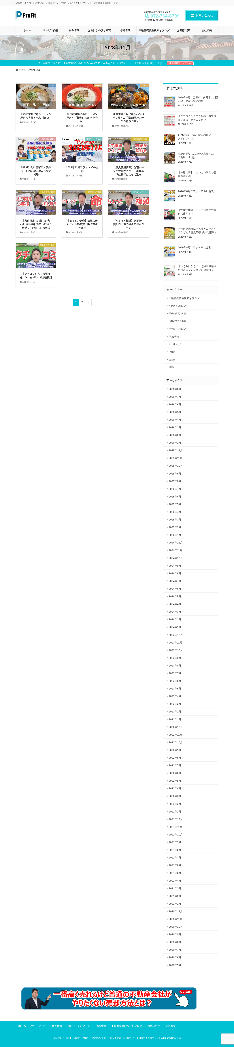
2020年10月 (176, 926)
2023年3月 (175, 703)
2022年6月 (175, 773)
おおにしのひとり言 (78, 1025)
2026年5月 (175, 412)
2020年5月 (175, 965)
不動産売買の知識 (177, 313)
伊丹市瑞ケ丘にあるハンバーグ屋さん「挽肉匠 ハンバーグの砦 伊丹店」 (128, 118)
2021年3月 (175, 888)
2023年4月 (175, 696)
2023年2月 (175, 711)
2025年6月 (175, 496)
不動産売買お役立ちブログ (184, 298)
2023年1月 (175, 719)
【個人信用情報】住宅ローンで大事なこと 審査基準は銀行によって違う (128, 171)
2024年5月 (175, 596)
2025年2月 (175, 527)
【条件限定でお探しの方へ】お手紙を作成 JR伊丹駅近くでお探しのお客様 (36, 224)
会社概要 (170, 1025)
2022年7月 (175, 765)
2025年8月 (175, 481)
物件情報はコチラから (180, 63)
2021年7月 (175, 857)
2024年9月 (175, 565)
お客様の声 (153, 1025)
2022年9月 (175, 750)
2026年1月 (175, 442)
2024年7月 (175, 581)
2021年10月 (176, 834)
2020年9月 (175, 934)
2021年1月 (175, 903)
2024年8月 (175, 573)
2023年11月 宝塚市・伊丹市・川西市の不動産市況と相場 (36, 171)
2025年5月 (175, 504)
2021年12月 (176, 819)
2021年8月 (175, 849)
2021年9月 (175, 842)
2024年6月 (175, 588)
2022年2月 (175, 803)
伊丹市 (172, 352)
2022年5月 (175, 780)
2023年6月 (175, 680)
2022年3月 (175, 796)
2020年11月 (175, 919)
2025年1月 (175, 534)
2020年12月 (176, 911)
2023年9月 (175, 657)
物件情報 (57, 1025)
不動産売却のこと (177, 306)
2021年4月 (175, 880)
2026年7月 (175, 396)
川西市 (172, 367)
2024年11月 (175, 550)
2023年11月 (175, 642)
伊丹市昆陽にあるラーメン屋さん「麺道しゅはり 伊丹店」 (82, 118)
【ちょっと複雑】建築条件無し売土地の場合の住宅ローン (128, 224)
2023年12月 (176, 634)
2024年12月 (176, 542)
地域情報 (174, 336)
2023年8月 (175, 665)
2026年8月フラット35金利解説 (196, 191)
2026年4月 (175, 419)
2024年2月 (175, 619)
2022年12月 (176, 727)
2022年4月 (175, 788)
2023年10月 (176, 650)
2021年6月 (175, 865)
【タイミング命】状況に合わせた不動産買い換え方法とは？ (82, 224)
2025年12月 (176, 450)
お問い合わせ (204, 15)
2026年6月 (175, 404)
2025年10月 (176, 465)
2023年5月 (175, 688)
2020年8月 (175, 942)
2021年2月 (175, 896)
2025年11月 (175, 458)
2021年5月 (175, 872)
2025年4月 (175, 511)
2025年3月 (175, 519)
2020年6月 (175, 957)
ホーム (22, 1025)
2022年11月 (175, 734)
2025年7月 (175, 488)
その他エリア (175, 344)
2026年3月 (175, 427)
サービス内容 (39, 1025)
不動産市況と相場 (177, 321)
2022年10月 (176, 742)
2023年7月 (175, 673)
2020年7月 (175, 949)
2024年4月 (175, 604)
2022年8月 (175, 757)
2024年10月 (176, 558)
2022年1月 (175, 811)
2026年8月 (175, 389)
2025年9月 (175, 473)
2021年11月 (175, 826)
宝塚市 (172, 359)
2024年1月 (175, 627)
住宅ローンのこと (177, 329)
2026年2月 (175, 435)
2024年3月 (175, 611)
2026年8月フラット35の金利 (194, 247)
